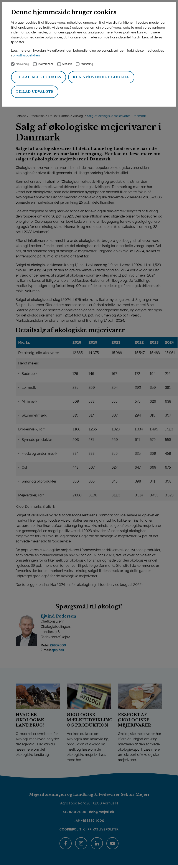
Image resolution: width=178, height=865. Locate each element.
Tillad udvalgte (35, 92)
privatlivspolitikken (26, 55)
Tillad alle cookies (38, 77)
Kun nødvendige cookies (101, 77)
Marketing (87, 64)
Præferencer (45, 64)
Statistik (67, 64)
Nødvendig (22, 64)
